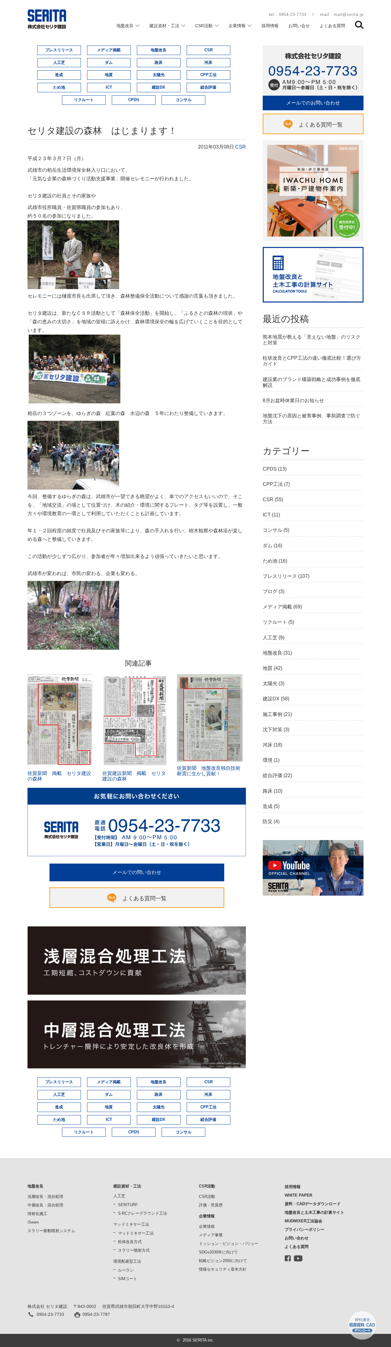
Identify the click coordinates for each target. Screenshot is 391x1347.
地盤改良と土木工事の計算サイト (314, 1212)
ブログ (270, 591)
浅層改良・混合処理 (45, 1196)
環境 (267, 760)
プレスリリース (59, 50)
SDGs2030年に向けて (218, 1252)
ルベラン (126, 1270)
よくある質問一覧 (144, 898)
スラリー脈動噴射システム (51, 1230)
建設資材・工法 (164, 25)
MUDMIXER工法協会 (303, 1221)
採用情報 (270, 25)
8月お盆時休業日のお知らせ (293, 400)
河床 (208, 62)
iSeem (33, 1222)
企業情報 (237, 25)
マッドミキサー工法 (136, 1233)
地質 (109, 74)
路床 (159, 62)
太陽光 (159, 74)
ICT (109, 87)
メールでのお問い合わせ (313, 102)
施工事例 (272, 714)
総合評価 (208, 87)
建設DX (158, 87)
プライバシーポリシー (304, 1229)
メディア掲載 (109, 50)
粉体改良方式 (130, 1241)
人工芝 (59, 62)
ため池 (59, 87)
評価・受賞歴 (211, 1205)
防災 (267, 821)
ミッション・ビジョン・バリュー (228, 1243)
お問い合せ (299, 25)
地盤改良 (124, 25)
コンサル (184, 99)
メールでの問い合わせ (136, 872)
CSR (208, 50)
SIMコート (127, 1278)
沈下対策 (272, 729)
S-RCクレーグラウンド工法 (142, 1213)
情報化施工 (37, 1213)
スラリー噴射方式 (134, 1250)
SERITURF (128, 1204)
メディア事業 (211, 1235)
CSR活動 (204, 25)
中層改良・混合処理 (45, 1205)
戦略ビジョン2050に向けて (223, 1260)
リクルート (84, 99)
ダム (109, 62)
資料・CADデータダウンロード (313, 1204)
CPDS (133, 99)
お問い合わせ (297, 1238)
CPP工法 (208, 74)
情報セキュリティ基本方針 (223, 1269)
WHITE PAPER (298, 1195)
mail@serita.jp (349, 14)
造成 (59, 74)
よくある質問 (332, 25)
